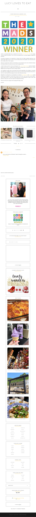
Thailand (22, 467)
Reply (34, 157)
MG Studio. (24, 514)
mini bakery (30, 74)
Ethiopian (22, 452)
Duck (22, 429)
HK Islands (22, 475)
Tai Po (23, 478)
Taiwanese (22, 447)
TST (12, 478)
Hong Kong (22, 462)
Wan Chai (12, 480)
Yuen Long (22, 480)
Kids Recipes (22, 431)
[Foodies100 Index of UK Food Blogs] (18, 498)
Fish (12, 431)
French (12, 449)
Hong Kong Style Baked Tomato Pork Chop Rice (18, 321)
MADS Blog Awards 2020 (26, 53)
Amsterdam (12, 462)
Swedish (22, 449)
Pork (12, 434)
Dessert (12, 429)
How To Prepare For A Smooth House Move (18, 140)
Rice (22, 434)
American (12, 452)
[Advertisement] (18, 253)
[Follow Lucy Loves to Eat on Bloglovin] (18, 206)
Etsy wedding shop (24, 74)
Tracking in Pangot (6, 155)
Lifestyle (18, 146)
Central (12, 475)
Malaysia (12, 465)
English (12, 454)
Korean (12, 447)
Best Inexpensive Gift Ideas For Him (30, 140)
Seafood (12, 436)
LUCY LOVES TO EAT (18, 3)
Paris (23, 465)
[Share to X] (18, 143)
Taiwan (12, 467)
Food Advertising (17, 504)
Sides (22, 436)
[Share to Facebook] (20, 143)
